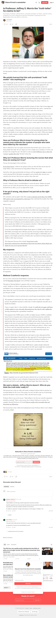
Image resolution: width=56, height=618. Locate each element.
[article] (28, 553)
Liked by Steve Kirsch (11, 500)
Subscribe (44, 2)
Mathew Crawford (10, 499)
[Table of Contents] (1, 309)
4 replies (9, 515)
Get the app (34, 611)
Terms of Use (34, 586)
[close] (41, 563)
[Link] (1, 78)
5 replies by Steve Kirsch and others (15, 531)
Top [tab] (5, 544)
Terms (30, 608)
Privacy (27, 608)
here (49, 106)
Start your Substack (24, 611)
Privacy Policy (38, 588)
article (38, 172)
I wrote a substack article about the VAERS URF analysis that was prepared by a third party (27, 198)
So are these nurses (8, 167)
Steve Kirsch (9, 19)
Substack (21, 615)
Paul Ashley (9, 519)
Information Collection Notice (28, 588)
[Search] (36, 2)
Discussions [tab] (13, 544)
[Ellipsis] (52, 499)
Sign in (52, 2)
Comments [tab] (6, 486)
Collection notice (37, 608)
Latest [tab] (8, 544)
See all (6, 587)
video (44, 172)
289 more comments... (8, 537)
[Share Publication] (39, 2)
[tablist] (9, 486)
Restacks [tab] (12, 486)
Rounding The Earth (14, 281)
